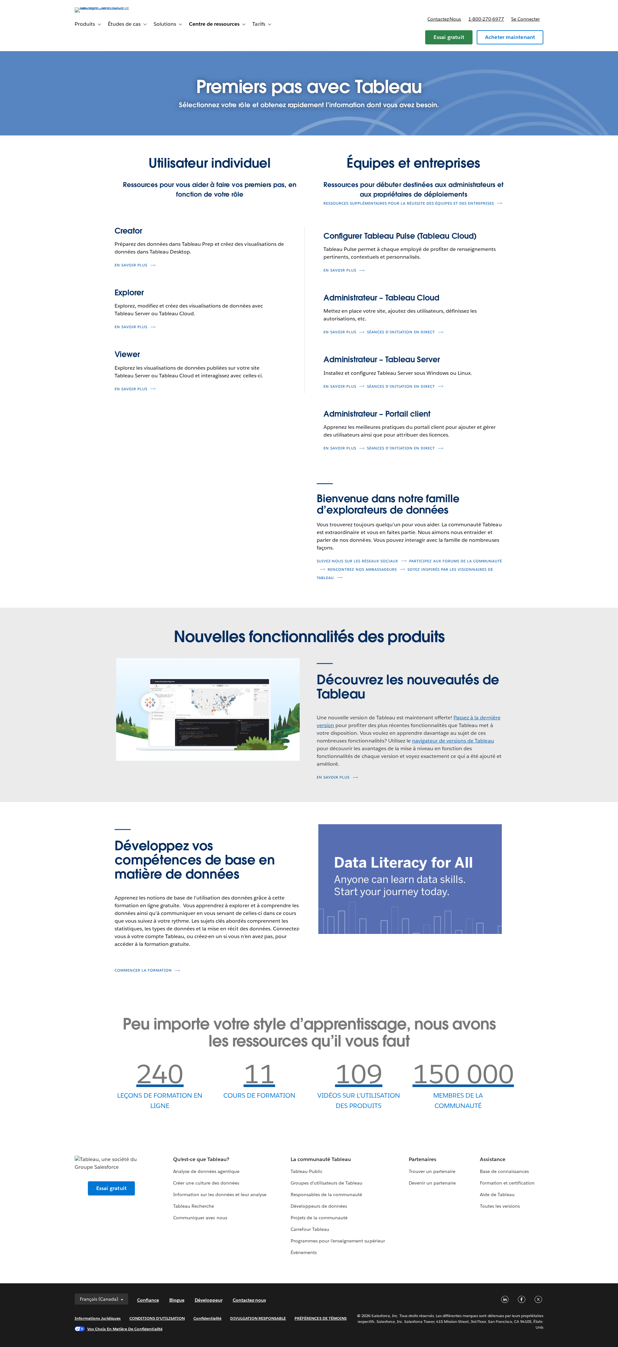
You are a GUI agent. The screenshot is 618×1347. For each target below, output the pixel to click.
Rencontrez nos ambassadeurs (362, 569)
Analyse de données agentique (206, 1171)
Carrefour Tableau (310, 1229)
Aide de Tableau (497, 1194)
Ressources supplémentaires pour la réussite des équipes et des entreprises (408, 203)
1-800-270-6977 (486, 19)
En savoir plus (131, 265)
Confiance (148, 1300)
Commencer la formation (143, 970)
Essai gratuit (449, 37)
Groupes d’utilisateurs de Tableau (327, 1183)
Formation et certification (507, 1183)
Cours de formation (259, 1095)
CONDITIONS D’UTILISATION (157, 1318)
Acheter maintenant (510, 37)
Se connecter (525, 19)
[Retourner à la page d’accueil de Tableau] (102, 7)
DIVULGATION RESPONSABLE (258, 1318)
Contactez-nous (444, 19)
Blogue (176, 1300)
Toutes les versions (500, 1206)
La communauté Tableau (321, 1159)
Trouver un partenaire (432, 1171)
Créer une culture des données (206, 1183)
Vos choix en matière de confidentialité (125, 1329)
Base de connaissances (504, 1171)
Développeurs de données (319, 1206)
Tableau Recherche (193, 1206)
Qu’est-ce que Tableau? (201, 1159)
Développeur (208, 1300)
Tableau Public (307, 1171)
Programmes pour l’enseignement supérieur (338, 1241)
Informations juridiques (98, 1318)
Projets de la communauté (319, 1218)
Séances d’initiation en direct (401, 332)
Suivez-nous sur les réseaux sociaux (357, 561)
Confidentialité (207, 1318)
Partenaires (422, 1159)
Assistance (492, 1159)
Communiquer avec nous (200, 1218)
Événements (304, 1252)
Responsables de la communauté (326, 1194)
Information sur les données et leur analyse (220, 1194)
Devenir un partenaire (432, 1183)
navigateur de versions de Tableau (453, 740)
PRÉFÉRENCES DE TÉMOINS (321, 1318)
